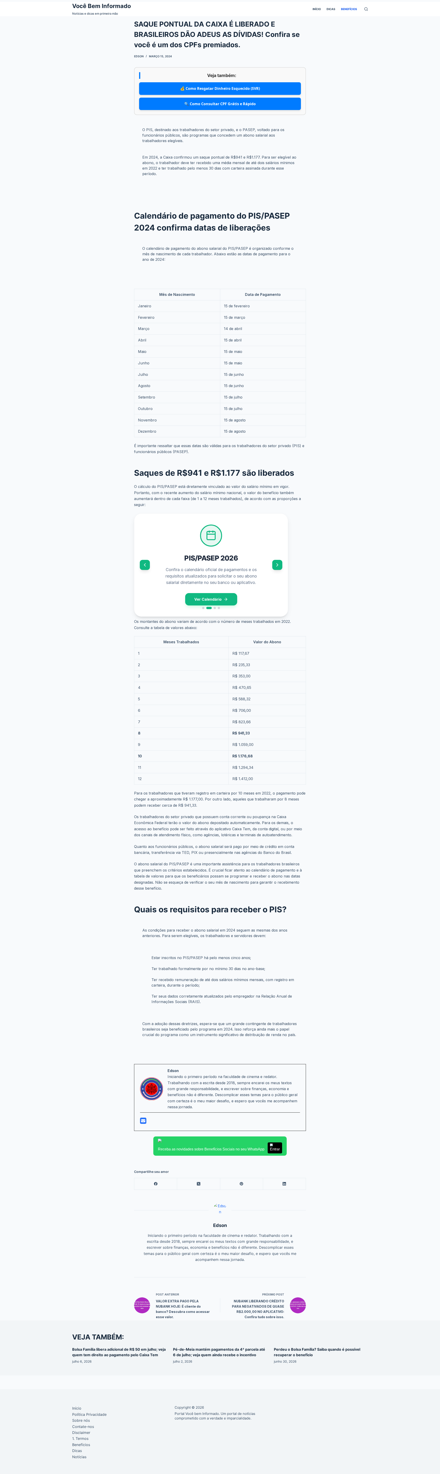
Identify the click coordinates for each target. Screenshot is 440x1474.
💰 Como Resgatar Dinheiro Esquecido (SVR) (220, 88)
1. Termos (80, 1438)
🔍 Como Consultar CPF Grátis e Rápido (220, 103)
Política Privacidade (89, 1414)
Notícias (79, 1457)
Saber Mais (208, 600)
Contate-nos (83, 1426)
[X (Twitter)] (198, 1184)
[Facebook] (155, 1184)
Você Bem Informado (101, 6)
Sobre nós (81, 1420)
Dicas (331, 9)
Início (317, 9)
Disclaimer (81, 1432)
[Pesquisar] (366, 9)
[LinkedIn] (284, 1184)
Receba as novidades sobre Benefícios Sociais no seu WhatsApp (219, 1149)
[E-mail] (143, 1122)
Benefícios (349, 9)
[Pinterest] (241, 1184)
